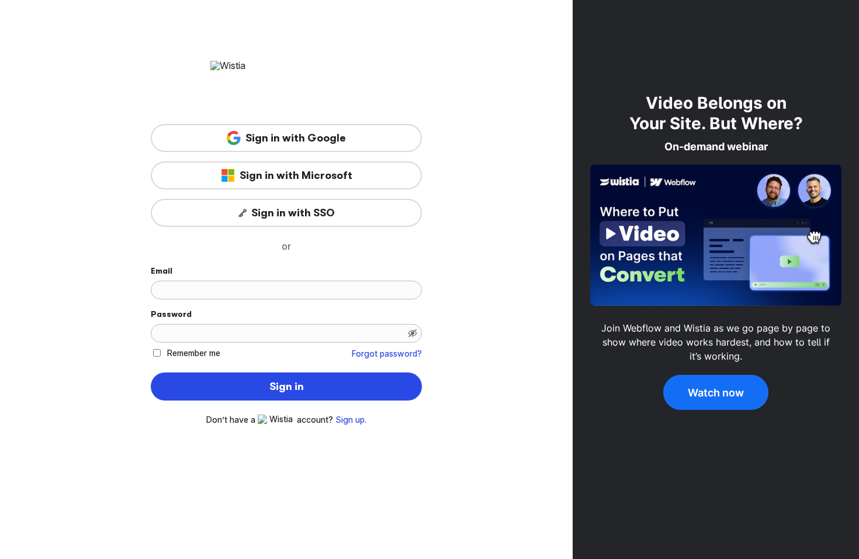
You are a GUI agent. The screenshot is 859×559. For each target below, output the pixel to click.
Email (161, 270)
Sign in (286, 386)
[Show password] (413, 333)
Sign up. (350, 420)
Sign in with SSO (293, 213)
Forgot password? (387, 353)
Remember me (193, 353)
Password (171, 314)
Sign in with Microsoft (296, 175)
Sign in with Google (295, 138)
